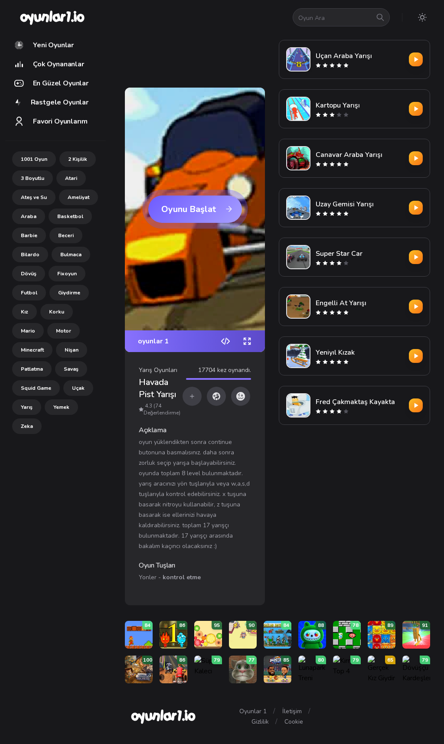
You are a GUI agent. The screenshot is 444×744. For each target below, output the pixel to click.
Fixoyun (67, 273)
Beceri (66, 235)
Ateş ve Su (34, 197)
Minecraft (32, 349)
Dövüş (28, 273)
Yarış (27, 407)
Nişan (71, 349)
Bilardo (30, 254)
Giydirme (69, 292)
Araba (28, 216)
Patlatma (32, 368)
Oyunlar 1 (253, 711)
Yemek (61, 407)
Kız (24, 311)
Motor (63, 330)
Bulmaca (71, 254)
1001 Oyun (34, 159)
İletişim (292, 711)
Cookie (293, 722)
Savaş (71, 368)
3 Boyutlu (32, 178)
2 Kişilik (77, 159)
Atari (71, 178)
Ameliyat (78, 197)
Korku (56, 311)
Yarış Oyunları (158, 370)
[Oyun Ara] (380, 17)
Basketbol (70, 216)
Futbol (29, 292)
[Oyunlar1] (51, 17)
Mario (28, 330)
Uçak (78, 388)
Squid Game (36, 388)
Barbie (29, 235)
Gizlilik (260, 722)
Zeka (27, 426)
